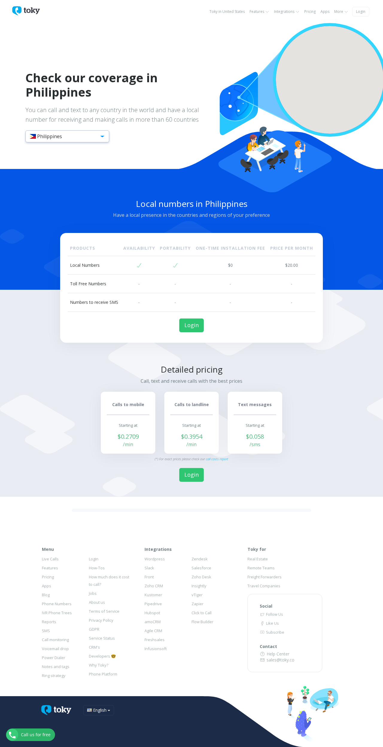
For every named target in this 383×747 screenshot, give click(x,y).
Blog (46, 594)
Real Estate (257, 559)
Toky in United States (227, 11)
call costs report (217, 459)
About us (97, 602)
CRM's (94, 647)
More (339, 11)
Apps (324, 11)
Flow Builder (202, 621)
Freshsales (155, 639)
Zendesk (200, 559)
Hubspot (152, 612)
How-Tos (97, 568)
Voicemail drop (55, 648)
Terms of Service (104, 611)
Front (149, 577)
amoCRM (153, 621)
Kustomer (153, 594)
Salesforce (201, 568)
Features (257, 11)
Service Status (102, 638)
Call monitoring (55, 639)
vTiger (197, 594)
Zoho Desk (201, 577)
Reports (49, 621)
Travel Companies (263, 586)
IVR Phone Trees (57, 612)
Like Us (272, 623)
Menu (48, 549)
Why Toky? (98, 665)
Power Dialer (53, 657)
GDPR (94, 629)
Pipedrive (153, 603)
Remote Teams (261, 568)
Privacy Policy (101, 620)
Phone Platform (103, 674)
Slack (149, 568)
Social (266, 606)
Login (360, 11)
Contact (268, 646)
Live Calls (50, 559)
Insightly (199, 586)
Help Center (277, 654)
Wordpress (155, 559)
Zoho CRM (154, 586)
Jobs (93, 593)
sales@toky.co (279, 660)
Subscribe (274, 632)
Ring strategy (54, 675)
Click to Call (202, 612)
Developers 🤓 (102, 656)
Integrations (284, 11)
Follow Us (274, 614)
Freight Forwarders (264, 577)
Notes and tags (55, 666)
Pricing (310, 11)
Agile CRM (153, 630)
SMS (46, 630)
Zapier (197, 603)
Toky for (256, 549)
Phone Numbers (57, 603)
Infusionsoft (156, 648)
